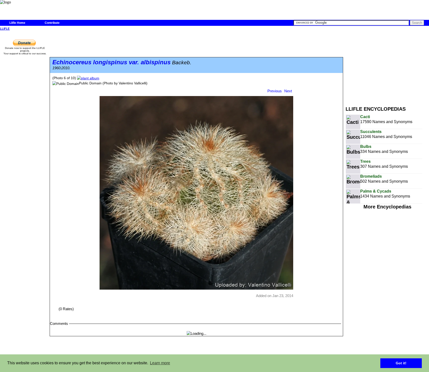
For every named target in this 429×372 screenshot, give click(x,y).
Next (288, 91)
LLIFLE (5, 29)
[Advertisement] (387, 66)
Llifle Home (17, 23)
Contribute (52, 23)
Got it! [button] (401, 363)
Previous (274, 91)
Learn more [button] (160, 363)
